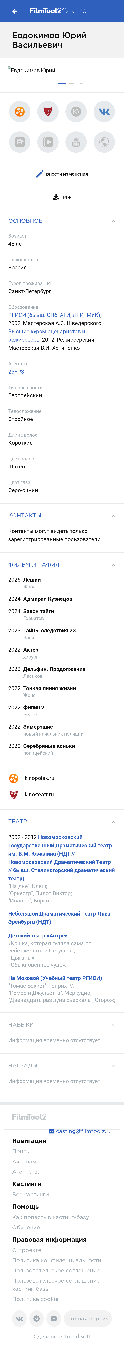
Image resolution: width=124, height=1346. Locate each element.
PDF (67, 197)
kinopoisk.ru (38, 778)
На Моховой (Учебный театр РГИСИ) (55, 978)
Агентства (26, 1172)
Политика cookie (35, 1299)
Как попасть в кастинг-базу (50, 1217)
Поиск (20, 1151)
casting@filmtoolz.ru (83, 1131)
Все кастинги (30, 1194)
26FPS (16, 371)
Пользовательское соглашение (56, 1270)
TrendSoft (77, 1336)
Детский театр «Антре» (37, 935)
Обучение (26, 1227)
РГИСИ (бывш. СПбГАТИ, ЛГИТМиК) (54, 315)
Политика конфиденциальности (56, 1260)
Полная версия (88, 1318)
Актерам (24, 1161)
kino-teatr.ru (38, 794)
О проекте (26, 1250)
